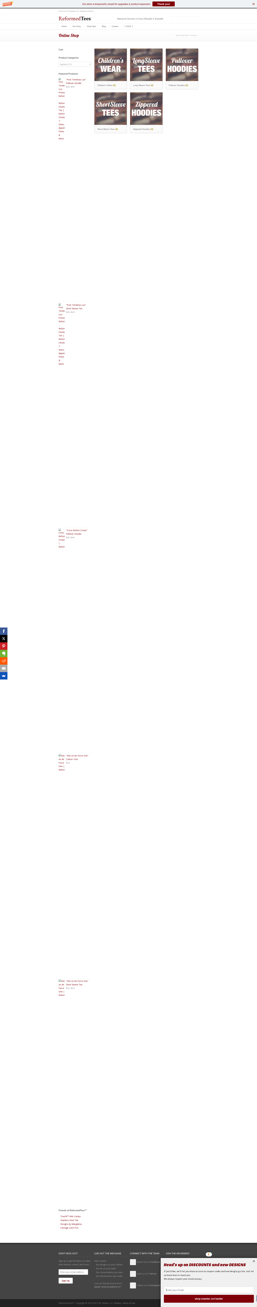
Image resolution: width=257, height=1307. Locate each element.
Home (64, 26)
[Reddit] (3, 661)
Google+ (184, 11)
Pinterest (195, 11)
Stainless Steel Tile (69, 1220)
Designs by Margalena (71, 1224)
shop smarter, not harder (209, 1298)
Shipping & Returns (87, 11)
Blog (104, 26)
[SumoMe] (3, 675)
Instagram (189, 11)
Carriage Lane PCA (69, 1227)
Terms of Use (128, 1303)
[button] (128, 4)
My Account (63, 11)
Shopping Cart (73, 11)
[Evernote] (3, 653)
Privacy (117, 1303)
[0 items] (168, 18)
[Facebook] (3, 631)
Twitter (172, 11)
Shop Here (91, 26)
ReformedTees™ (182, 35)
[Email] (3, 668)
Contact (115, 26)
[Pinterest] (3, 646)
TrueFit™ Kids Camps (70, 1216)
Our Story (77, 26)
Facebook (178, 11)
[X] (3, 638)
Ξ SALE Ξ (128, 26)
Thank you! (163, 4)
